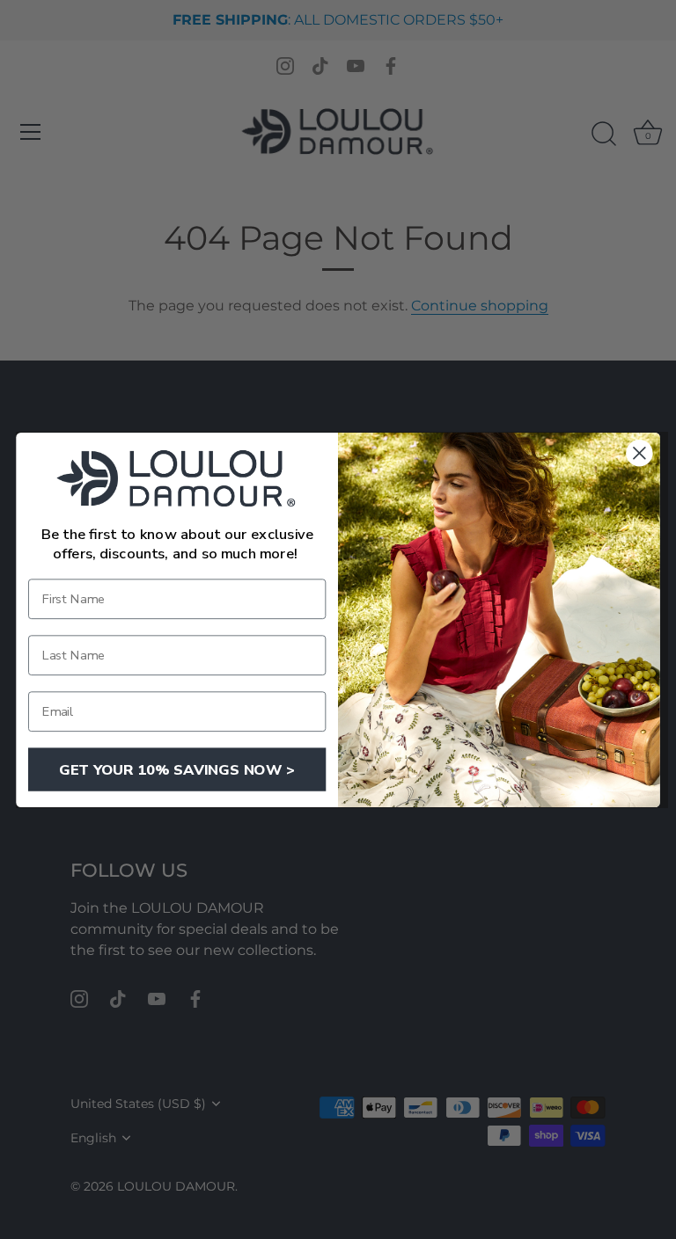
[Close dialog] (639, 453)
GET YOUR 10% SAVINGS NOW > (177, 769)
